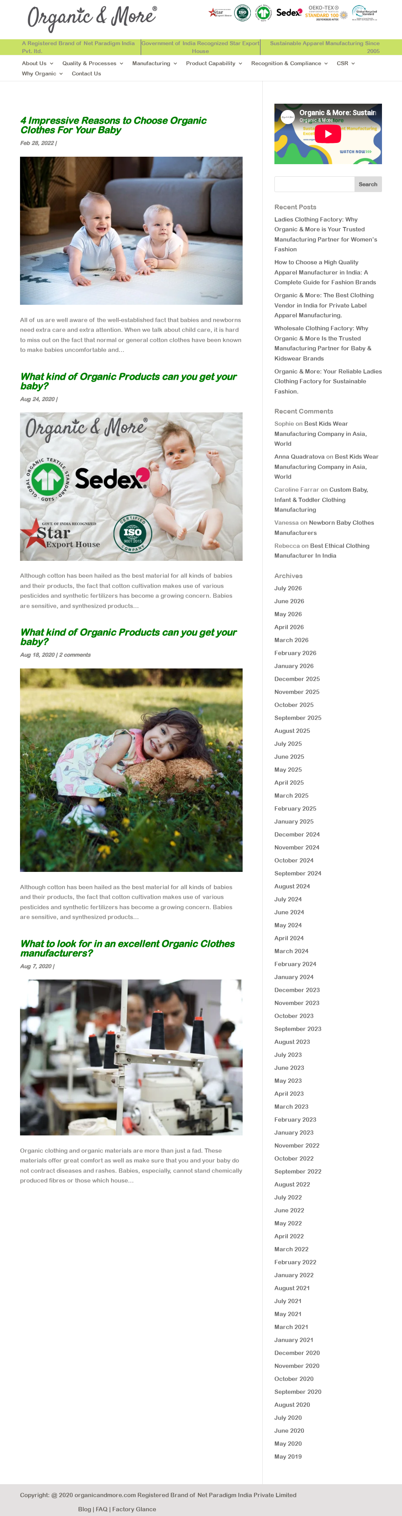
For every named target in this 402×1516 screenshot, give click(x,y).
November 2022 (297, 1145)
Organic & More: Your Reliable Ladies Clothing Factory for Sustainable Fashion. (328, 381)
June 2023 (289, 1067)
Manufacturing (151, 63)
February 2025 (295, 808)
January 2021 (294, 1340)
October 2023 (294, 1015)
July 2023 (288, 1054)
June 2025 (289, 756)
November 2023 (297, 1003)
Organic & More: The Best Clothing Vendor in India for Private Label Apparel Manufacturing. (324, 305)
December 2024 (297, 834)
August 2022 (292, 1184)
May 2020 (288, 1443)
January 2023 (294, 1132)
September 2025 (298, 717)
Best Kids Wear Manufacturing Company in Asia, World (320, 433)
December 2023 (297, 990)
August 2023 (292, 1041)
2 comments (75, 655)
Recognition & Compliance (286, 63)
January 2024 (294, 977)
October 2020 (294, 1378)
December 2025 (297, 679)
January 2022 (294, 1275)
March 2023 (291, 1106)
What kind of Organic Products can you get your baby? (128, 381)
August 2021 (292, 1288)
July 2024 (288, 899)
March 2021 (291, 1327)
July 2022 (288, 1197)
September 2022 (298, 1171)
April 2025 (289, 782)
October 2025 (294, 704)
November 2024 (297, 847)
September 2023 (298, 1028)
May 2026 (288, 614)
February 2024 (295, 964)
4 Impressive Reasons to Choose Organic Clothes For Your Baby (113, 125)
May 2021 (288, 1314)
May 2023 (288, 1080)
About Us (34, 63)
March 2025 (291, 795)
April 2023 (289, 1093)
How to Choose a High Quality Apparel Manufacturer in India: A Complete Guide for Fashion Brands (325, 272)
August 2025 (292, 730)
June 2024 (289, 912)
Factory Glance (134, 1509)
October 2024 (294, 860)
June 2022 (289, 1210)
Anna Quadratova (299, 456)
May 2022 (288, 1223)
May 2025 (288, 769)
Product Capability (211, 63)
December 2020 (297, 1352)
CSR (342, 63)
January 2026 (294, 666)
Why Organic (39, 74)
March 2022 (291, 1249)
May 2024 (288, 925)
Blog (84, 1509)
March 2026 (291, 640)
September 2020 (298, 1391)
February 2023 (295, 1119)
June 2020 (289, 1430)
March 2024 (291, 951)
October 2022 (294, 1158)
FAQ (102, 1509)
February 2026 (295, 653)
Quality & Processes (89, 63)
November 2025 (297, 691)
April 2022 (289, 1236)
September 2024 (298, 873)
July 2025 (288, 743)
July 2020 (288, 1417)
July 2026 (288, 588)
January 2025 (294, 821)
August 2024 (292, 886)
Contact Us (86, 74)
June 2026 (289, 601)
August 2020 (292, 1404)
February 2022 (295, 1262)
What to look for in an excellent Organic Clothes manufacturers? (127, 948)
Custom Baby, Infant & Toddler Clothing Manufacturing (321, 499)
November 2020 (297, 1365)
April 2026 (289, 627)
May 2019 (288, 1456)
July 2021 (288, 1301)
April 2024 (289, 938)
